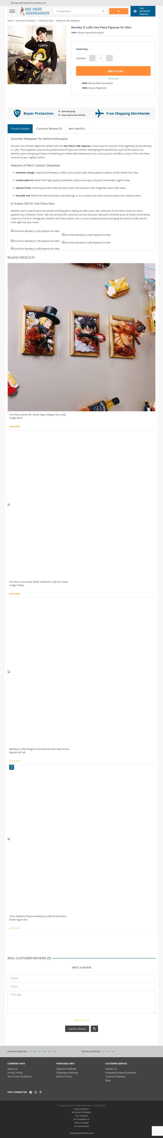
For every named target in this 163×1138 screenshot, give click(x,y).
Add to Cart (115, 71)
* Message (15, 994)
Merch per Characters (26, 20)
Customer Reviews (115, 1076)
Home (10, 20)
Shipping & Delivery (67, 1072)
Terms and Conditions (19, 1076)
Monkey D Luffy (46, 20)
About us (12, 1068)
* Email (14, 986)
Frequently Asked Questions (120, 1072)
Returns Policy (64, 1076)
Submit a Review (77, 1028)
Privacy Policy (15, 1072)
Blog (107, 1080)
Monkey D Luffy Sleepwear (68, 20)
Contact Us (111, 1068)
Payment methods (66, 1068)
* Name (14, 978)
